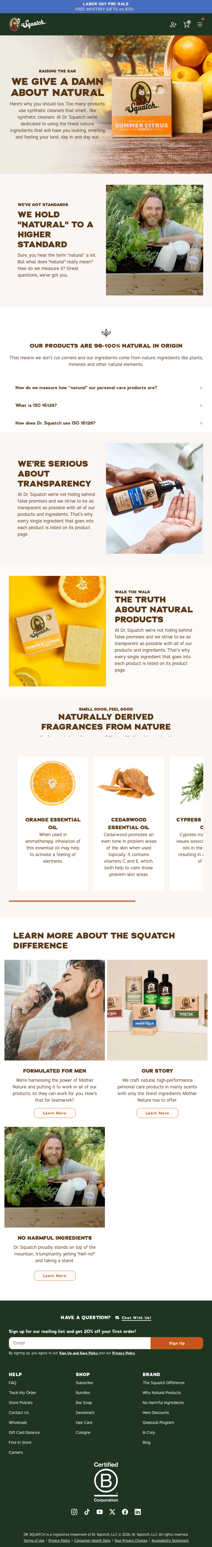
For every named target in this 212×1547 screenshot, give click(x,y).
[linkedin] (138, 1512)
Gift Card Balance (24, 1432)
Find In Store (20, 1442)
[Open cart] (186, 24)
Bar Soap (84, 1402)
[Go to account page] (173, 24)
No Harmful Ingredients (163, 1402)
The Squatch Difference (164, 1382)
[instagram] (74, 1512)
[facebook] (125, 1512)
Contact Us (19, 1412)
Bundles (83, 1392)
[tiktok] (87, 1512)
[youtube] (100, 1512)
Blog (146, 1442)
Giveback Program (158, 1422)
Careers (16, 1452)
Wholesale (18, 1422)
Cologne (83, 1432)
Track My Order (22, 1392)
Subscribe (84, 1382)
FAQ (12, 1382)
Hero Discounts (156, 1412)
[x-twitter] (112, 1512)
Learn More (55, 1113)
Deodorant (85, 1412)
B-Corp (149, 1432)
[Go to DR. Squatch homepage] (28, 24)
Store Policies (21, 1402)
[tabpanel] (106, 831)
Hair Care (84, 1422)
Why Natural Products (162, 1392)
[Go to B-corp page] (106, 1482)
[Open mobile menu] (200, 24)
